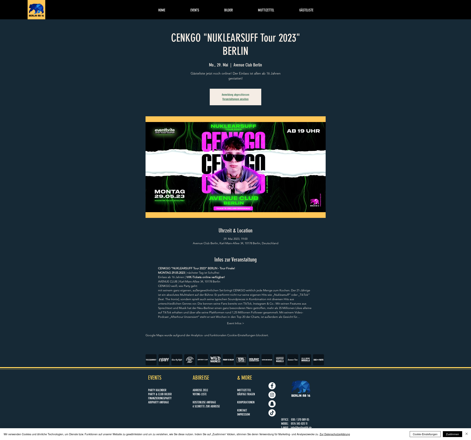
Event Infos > (235, 323)
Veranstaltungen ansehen (235, 99)
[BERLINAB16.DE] (272, 394)
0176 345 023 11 (299, 424)
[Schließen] (466, 434)
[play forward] (321, 359)
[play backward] (150, 359)
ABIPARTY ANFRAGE (158, 402)
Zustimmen (452, 434)
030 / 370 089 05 (300, 420)
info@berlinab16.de (301, 428)
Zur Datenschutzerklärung (335, 434)
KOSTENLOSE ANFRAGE (204, 402)
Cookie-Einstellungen (425, 434)
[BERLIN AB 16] (272, 385)
